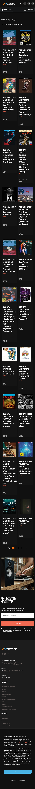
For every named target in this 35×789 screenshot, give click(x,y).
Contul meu (4, 720)
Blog (2, 701)
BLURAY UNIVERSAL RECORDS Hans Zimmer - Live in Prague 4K (25, 313)
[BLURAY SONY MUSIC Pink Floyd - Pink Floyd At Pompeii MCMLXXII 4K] (9, 247)
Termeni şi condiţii (6, 694)
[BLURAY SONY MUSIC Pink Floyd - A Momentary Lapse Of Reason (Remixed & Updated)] (25, 194)
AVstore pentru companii (8, 686)
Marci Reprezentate (6, 706)
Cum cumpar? (5, 718)
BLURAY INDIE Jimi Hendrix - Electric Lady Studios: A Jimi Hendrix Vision (25, 420)
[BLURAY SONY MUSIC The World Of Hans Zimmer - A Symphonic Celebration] (25, 449)
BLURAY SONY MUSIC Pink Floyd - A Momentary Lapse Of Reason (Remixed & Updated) (25, 215)
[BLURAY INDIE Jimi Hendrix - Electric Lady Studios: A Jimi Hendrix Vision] (25, 401)
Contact (3, 704)
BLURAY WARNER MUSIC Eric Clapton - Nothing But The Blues (8, 156)
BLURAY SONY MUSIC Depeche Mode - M (9, 211)
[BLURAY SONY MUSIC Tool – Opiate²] (25, 506)
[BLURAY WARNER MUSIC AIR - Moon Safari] (9, 354)
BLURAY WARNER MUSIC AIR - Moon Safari (8, 370)
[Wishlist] (28, 4)
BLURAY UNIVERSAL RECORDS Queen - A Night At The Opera (25, 372)
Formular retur (5, 723)
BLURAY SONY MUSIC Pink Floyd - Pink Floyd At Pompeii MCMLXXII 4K (9, 265)
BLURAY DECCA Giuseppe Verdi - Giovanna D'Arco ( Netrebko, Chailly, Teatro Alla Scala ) (24, 161)
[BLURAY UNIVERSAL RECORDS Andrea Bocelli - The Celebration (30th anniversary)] (25, 85)
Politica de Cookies (22, 742)
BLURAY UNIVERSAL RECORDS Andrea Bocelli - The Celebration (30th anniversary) (25, 106)
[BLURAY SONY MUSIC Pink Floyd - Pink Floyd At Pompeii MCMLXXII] (9, 37)
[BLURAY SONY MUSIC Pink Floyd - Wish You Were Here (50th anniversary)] (9, 85)
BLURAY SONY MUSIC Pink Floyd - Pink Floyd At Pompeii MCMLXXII (9, 56)
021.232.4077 (6, 677)
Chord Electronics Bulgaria (8, 709)
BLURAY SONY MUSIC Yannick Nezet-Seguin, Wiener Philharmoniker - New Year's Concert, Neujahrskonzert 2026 (10, 472)
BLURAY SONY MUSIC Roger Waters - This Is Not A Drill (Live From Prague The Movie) (9, 525)
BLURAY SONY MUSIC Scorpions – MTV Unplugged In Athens (25, 56)
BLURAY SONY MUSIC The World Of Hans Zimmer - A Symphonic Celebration (25, 467)
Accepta (17, 771)
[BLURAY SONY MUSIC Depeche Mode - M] (9, 194)
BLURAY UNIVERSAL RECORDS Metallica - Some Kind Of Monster (9, 420)
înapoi (6, 548)
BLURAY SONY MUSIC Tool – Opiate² (25, 521)
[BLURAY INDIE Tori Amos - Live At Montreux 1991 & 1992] (25, 247)
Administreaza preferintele (17, 780)
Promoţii (3, 691)
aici (10, 671)
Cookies (3, 696)
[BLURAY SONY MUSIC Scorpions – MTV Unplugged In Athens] (25, 37)
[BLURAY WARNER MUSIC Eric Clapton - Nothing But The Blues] (9, 137)
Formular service (6, 726)
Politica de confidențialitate (8, 699)
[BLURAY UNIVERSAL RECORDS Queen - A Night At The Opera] (25, 354)
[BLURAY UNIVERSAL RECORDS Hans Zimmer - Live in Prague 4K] (25, 294)
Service (3, 689)
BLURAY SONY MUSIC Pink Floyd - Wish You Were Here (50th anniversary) (9, 103)
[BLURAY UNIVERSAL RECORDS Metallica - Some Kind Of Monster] (9, 401)
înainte (29, 548)
